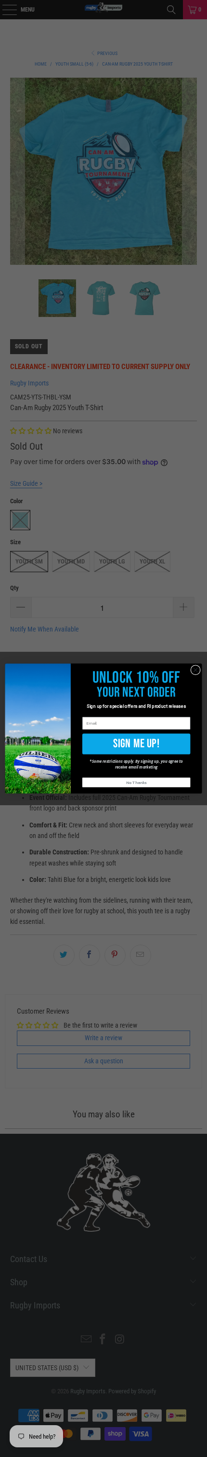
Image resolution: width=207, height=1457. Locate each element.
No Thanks (136, 783)
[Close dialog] (195, 669)
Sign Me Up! (136, 743)
